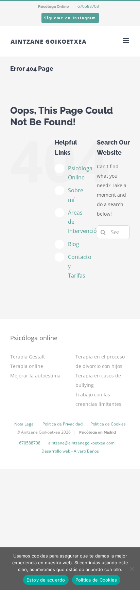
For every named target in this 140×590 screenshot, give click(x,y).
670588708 (87, 6)
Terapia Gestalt (27, 356)
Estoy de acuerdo (46, 580)
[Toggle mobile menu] (126, 40)
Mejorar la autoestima (35, 375)
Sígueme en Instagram (70, 17)
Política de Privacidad (62, 424)
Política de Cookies (108, 424)
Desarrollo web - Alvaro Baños (70, 451)
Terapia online (26, 366)
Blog (73, 244)
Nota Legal (24, 424)
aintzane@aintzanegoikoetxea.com (81, 443)
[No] (131, 568)
